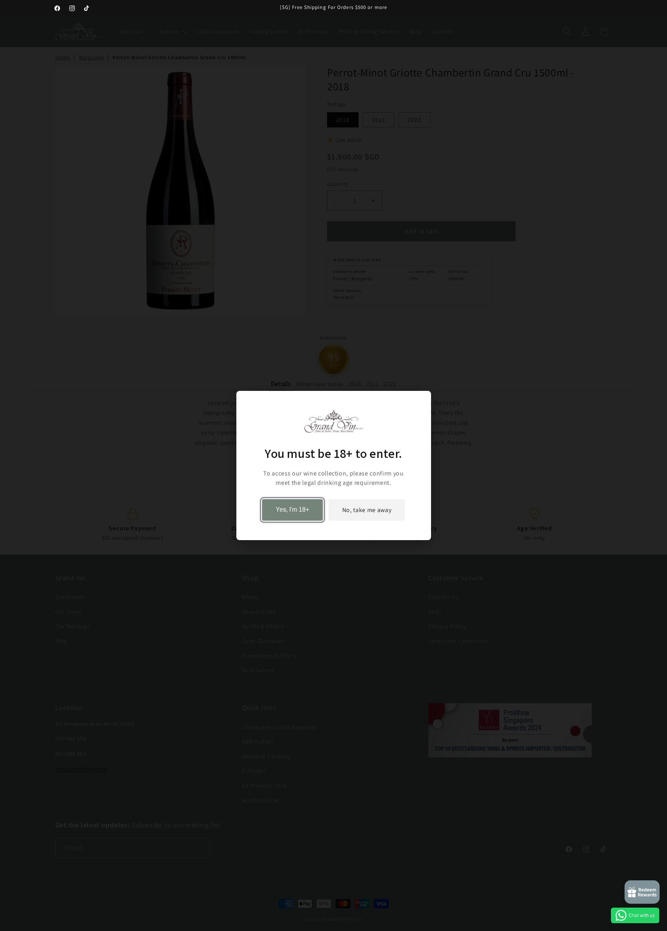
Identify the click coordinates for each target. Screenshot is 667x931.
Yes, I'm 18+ (292, 510)
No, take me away (367, 510)
